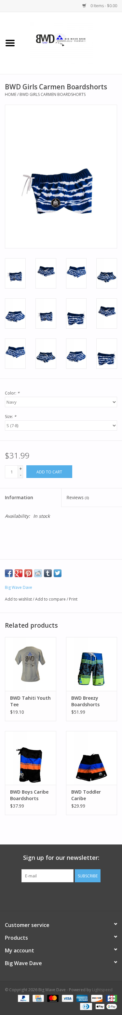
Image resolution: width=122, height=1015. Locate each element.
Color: (12, 393)
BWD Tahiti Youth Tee (30, 701)
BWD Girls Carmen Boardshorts (53, 94)
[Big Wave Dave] (71, 42)
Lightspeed (102, 990)
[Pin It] (28, 573)
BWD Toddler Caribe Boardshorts (86, 795)
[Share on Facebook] (9, 573)
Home (10, 94)
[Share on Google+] (18, 573)
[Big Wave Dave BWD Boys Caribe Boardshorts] (30, 758)
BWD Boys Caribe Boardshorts (29, 795)
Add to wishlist (18, 599)
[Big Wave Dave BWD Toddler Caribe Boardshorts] (91, 758)
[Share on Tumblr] (48, 573)
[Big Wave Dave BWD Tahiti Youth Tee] (30, 664)
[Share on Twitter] (57, 573)
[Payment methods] (23, 998)
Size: (10, 416)
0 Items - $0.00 (103, 5)
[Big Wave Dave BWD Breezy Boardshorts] (91, 664)
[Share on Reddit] (38, 573)
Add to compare (51, 599)
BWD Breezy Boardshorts (85, 701)
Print (73, 599)
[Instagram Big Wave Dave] (96, 895)
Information (19, 497)
